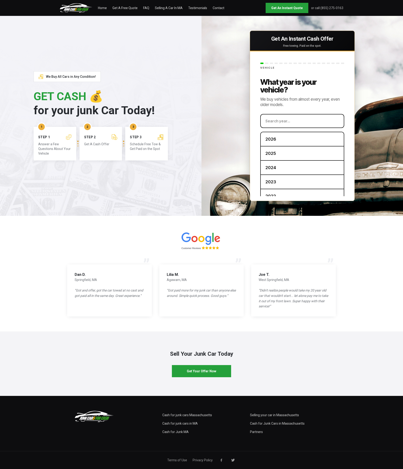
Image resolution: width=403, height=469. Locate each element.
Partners (256, 432)
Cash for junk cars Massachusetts (187, 415)
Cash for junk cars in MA (180, 423)
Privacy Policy (203, 460)
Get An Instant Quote (287, 8)
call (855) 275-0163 (329, 8)
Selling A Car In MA (169, 8)
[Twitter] (233, 460)
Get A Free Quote (125, 8)
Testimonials (197, 8)
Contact (218, 8)
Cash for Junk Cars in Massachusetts (277, 423)
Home (102, 8)
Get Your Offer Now (201, 371)
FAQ (146, 8)
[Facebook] (221, 460)
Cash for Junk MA (175, 432)
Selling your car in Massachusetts (274, 415)
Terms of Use (177, 460)
